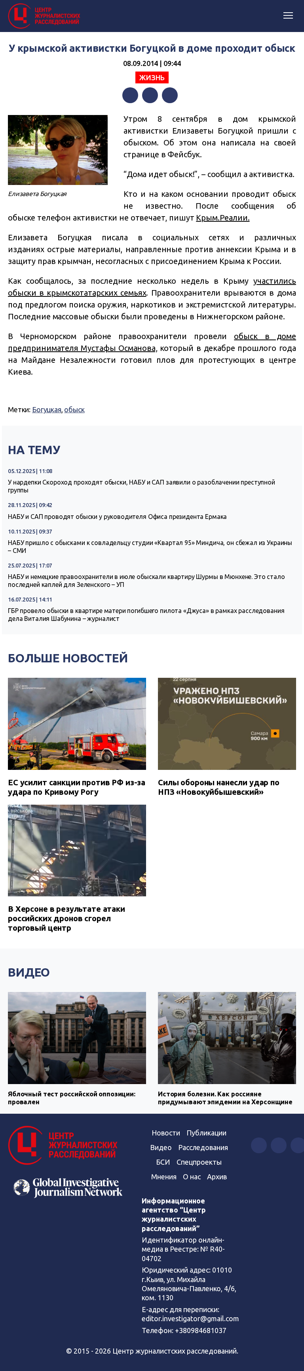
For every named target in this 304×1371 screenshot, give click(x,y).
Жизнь (151, 77)
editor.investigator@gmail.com (190, 1318)
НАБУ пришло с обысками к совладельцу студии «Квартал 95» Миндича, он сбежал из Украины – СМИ (150, 546)
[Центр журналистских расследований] (45, 16)
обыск (74, 409)
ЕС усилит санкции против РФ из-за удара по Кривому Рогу (76, 787)
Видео (29, 972)
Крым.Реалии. (222, 217)
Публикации (206, 1133)
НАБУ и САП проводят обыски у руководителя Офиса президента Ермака (117, 516)
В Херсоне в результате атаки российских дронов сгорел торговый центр (66, 918)
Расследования (203, 1147)
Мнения (164, 1177)
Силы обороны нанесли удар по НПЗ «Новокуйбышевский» (218, 787)
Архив (217, 1177)
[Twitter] (150, 95)
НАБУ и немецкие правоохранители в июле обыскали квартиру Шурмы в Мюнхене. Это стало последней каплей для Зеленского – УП (146, 580)
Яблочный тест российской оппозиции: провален (71, 1097)
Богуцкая (46, 409)
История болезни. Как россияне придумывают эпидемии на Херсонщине (225, 1097)
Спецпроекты (199, 1162)
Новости (166, 1133)
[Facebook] (130, 95)
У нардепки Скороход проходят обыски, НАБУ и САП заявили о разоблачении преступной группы (141, 486)
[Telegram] (170, 95)
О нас (192, 1177)
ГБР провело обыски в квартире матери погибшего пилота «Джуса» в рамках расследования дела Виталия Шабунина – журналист (146, 614)
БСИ (163, 1162)
